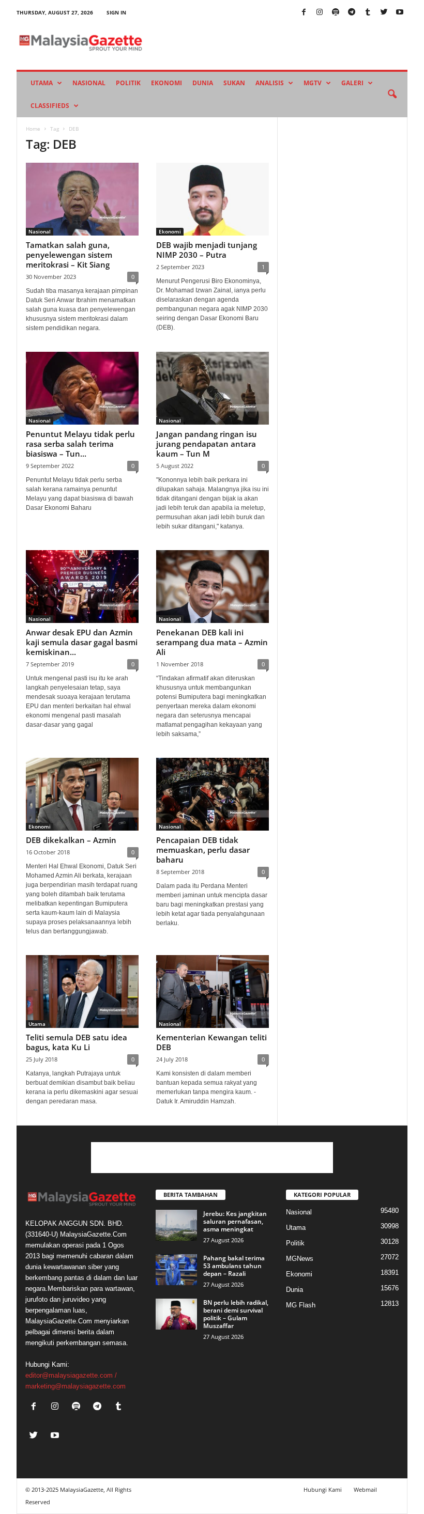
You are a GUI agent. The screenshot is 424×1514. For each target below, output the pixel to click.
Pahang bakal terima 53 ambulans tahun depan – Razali (234, 1266)
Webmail (365, 1489)
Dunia (202, 83)
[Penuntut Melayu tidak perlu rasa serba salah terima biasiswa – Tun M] (82, 388)
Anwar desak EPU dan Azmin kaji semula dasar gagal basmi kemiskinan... (82, 642)
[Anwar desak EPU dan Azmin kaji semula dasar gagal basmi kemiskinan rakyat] (82, 586)
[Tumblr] (367, 12)
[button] (392, 94)
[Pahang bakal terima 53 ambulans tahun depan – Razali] (176, 1269)
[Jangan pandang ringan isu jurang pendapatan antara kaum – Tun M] (212, 388)
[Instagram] (319, 12)
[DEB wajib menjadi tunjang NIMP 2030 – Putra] (212, 199)
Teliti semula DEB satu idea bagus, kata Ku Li (76, 1042)
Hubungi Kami (323, 1489)
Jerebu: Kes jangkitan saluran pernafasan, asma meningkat (235, 1221)
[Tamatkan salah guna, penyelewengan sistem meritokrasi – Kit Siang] (82, 199)
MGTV (313, 83)
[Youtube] (399, 12)
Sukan (234, 83)
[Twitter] (383, 12)
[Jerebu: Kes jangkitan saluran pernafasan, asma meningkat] (176, 1225)
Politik (128, 83)
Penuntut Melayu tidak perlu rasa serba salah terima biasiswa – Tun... (80, 444)
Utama (42, 83)
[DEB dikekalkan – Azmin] (82, 794)
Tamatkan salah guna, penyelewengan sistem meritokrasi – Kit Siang (69, 255)
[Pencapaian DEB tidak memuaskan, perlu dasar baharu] (212, 794)
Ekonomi (166, 83)
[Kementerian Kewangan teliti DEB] (212, 991)
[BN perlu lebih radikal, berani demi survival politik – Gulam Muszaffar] (176, 1314)
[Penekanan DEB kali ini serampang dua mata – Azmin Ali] (212, 586)
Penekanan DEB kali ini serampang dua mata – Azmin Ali (212, 642)
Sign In (116, 12)
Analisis (269, 83)
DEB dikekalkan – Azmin (71, 840)
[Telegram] (351, 12)
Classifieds (50, 105)
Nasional (88, 83)
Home (33, 128)
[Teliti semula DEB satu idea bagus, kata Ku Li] (82, 991)
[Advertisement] (212, 1157)
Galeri (352, 83)
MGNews (299, 1258)
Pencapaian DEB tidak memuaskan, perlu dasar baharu (203, 850)
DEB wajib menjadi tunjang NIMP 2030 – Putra (206, 250)
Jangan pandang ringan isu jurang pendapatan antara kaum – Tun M (206, 444)
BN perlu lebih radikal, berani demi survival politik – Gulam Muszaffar (235, 1314)
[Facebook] (303, 12)
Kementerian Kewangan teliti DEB (211, 1042)
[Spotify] (335, 12)
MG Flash (300, 1305)
